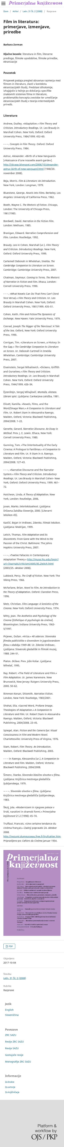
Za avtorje (10, 1087)
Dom (5, 11)
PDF (10, 946)
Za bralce (9, 1081)
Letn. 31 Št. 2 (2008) (32, 11)
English (9, 1009)
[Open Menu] (3, 3)
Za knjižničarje (12, 1092)
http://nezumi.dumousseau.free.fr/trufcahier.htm (32, 836)
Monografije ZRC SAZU (18, 1061)
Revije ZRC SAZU (14, 1041)
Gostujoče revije (14, 1055)
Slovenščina (12, 1015)
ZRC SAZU (10, 1035)
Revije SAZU (12, 1048)
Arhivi (15, 11)
